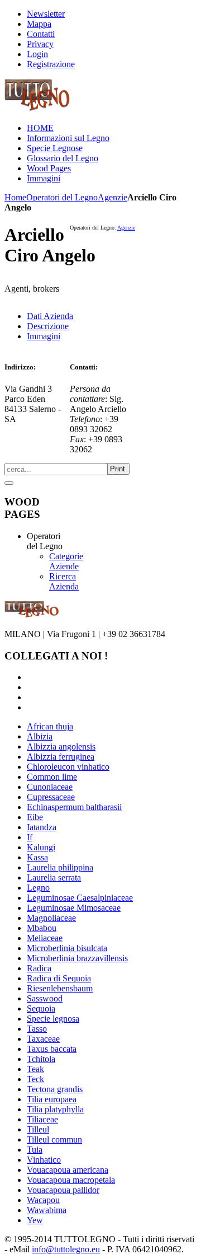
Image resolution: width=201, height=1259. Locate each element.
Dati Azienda (50, 316)
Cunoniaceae (50, 787)
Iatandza (41, 827)
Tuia (34, 1149)
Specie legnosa (53, 1018)
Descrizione (48, 326)
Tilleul (38, 1129)
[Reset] (8, 483)
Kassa (37, 857)
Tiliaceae (42, 1119)
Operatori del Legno (62, 197)
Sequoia (41, 1008)
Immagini (43, 336)
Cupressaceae (51, 797)
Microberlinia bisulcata (67, 948)
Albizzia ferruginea (60, 756)
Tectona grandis (55, 1089)
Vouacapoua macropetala (71, 1180)
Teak (35, 1069)
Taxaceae (43, 1038)
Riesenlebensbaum (60, 988)
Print (117, 469)
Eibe (35, 817)
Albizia (39, 736)
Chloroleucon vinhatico (68, 766)
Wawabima (46, 1210)
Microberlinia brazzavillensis (77, 958)
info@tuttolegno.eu (66, 1249)
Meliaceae (45, 938)
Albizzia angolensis (61, 746)
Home (15, 197)
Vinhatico (44, 1159)
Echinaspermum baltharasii (74, 807)
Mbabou (41, 928)
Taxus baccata (51, 1049)
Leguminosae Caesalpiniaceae (80, 897)
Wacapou (43, 1200)
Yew (35, 1220)
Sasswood (45, 998)
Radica (39, 968)
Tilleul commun (54, 1139)
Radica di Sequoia (59, 978)
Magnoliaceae (51, 918)
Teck (35, 1079)
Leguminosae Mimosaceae (74, 907)
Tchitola (41, 1059)
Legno (38, 887)
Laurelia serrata (54, 877)
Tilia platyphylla (55, 1109)
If (29, 837)
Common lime (52, 776)
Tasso (37, 1028)
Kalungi (41, 847)
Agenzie (112, 197)
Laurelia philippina (60, 867)
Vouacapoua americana (67, 1169)
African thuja (50, 726)
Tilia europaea (51, 1099)
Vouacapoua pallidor (63, 1190)
